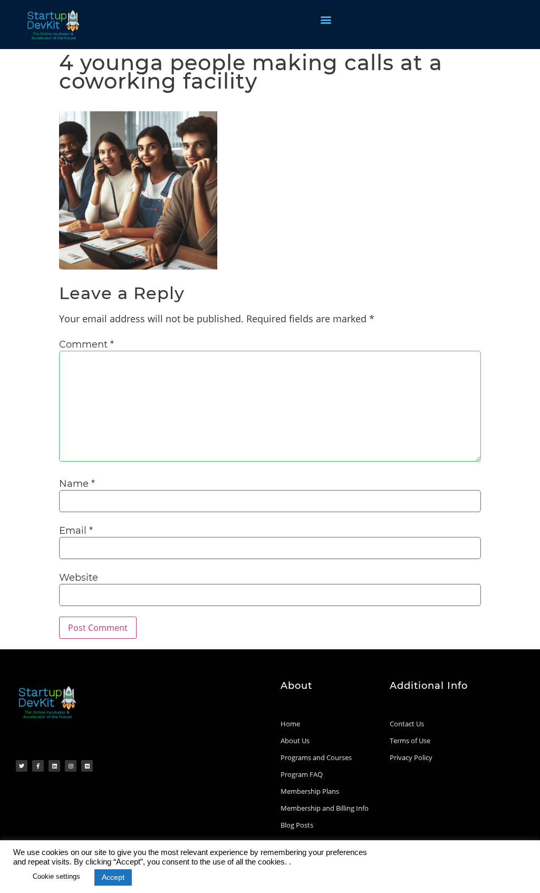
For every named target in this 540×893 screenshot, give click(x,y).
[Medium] (87, 766)
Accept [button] (113, 877)
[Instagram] (70, 766)
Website (78, 577)
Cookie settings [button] (56, 876)
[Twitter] (21, 766)
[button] (326, 19)
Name (77, 483)
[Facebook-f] (38, 766)
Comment (86, 344)
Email (76, 530)
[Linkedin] (54, 766)
